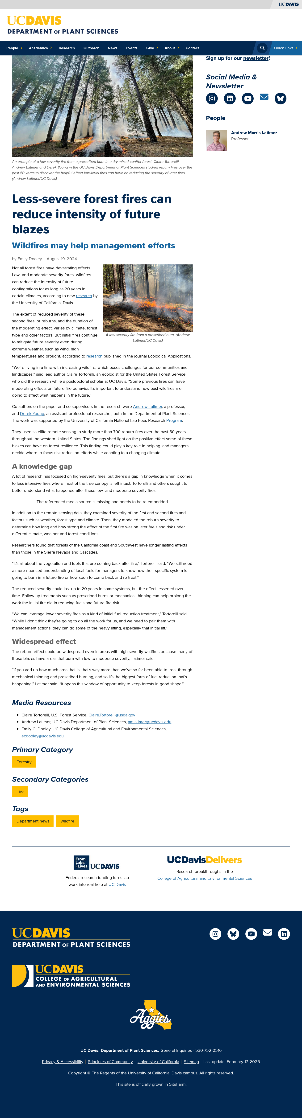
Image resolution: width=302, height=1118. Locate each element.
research (84, 295)
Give (150, 48)
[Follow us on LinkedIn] (230, 98)
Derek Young (32, 413)
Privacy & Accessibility (62, 1061)
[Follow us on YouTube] (248, 98)
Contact (192, 48)
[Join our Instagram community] (212, 98)
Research (67, 48)
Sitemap (191, 1061)
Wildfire (67, 821)
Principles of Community (110, 1061)
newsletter (255, 58)
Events (132, 48)
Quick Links (283, 48)
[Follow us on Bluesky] (233, 934)
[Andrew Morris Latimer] (216, 140)
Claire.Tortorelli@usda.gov (111, 715)
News (112, 48)
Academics (38, 48)
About (170, 48)
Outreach (91, 48)
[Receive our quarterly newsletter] (264, 98)
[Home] (62, 24)
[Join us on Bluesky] (280, 98)
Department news (33, 821)
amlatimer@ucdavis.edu (149, 722)
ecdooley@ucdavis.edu (42, 736)
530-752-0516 (208, 1050)
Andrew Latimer (147, 406)
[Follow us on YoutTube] (251, 934)
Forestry (24, 762)
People (12, 48)
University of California (158, 1061)
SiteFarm (177, 1084)
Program (174, 420)
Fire (20, 791)
